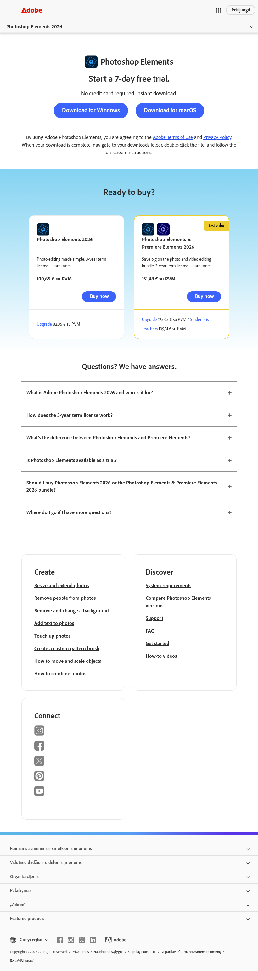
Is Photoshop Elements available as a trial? (71, 460)
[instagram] (71, 940)
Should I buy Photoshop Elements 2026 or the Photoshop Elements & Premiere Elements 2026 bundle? (121, 486)
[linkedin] (93, 940)
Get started (157, 643)
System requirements (168, 585)
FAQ (150, 631)
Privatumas (80, 952)
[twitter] (82, 940)
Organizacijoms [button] (24, 876)
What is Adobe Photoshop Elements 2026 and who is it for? (89, 393)
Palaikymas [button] (20, 890)
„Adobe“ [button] (18, 904)
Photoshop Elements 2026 (34, 27)
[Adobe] (32, 10)
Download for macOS (170, 110)
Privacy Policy (217, 137)
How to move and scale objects (67, 661)
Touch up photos (52, 636)
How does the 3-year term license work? (69, 415)
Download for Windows (91, 110)
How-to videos (161, 656)
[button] (218, 10)
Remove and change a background (71, 611)
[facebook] (60, 940)
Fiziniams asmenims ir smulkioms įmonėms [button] (51, 848)
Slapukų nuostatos (142, 952)
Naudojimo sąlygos (108, 952)
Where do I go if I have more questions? (68, 512)
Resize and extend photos (61, 585)
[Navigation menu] (9, 10)
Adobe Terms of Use (173, 137)
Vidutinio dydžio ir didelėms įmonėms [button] (46, 862)
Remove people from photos (65, 598)
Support (154, 618)
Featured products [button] (27, 918)
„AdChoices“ (24, 960)
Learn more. (60, 266)
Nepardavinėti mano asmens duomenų (191, 952)
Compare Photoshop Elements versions (178, 602)
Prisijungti (241, 10)
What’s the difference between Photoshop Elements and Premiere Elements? (108, 438)
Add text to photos (54, 623)
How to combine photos (60, 674)
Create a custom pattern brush (66, 648)
